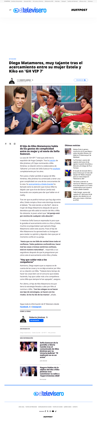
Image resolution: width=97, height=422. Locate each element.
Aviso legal (21, 406)
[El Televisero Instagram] (50, 411)
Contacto (75, 406)
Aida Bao (57, 1)
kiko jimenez (52, 333)
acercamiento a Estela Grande (41, 184)
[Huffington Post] (79, 10)
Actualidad (12, 59)
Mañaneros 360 (49, 1)
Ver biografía (34, 320)
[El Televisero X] (47, 411)
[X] (32, 80)
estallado (56, 168)
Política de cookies (58, 406)
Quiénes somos (67, 406)
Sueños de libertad (73, 1)
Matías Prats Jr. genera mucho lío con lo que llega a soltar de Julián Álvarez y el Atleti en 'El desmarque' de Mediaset (82, 153)
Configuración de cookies (45, 406)
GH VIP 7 (44, 333)
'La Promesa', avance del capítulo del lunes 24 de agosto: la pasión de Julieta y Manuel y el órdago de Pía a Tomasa (82, 164)
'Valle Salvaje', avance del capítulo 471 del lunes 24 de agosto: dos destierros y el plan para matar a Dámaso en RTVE (82, 196)
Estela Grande (36, 333)
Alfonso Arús (82, 1)
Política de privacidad (31, 406)
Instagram (36, 306)
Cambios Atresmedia (16, 1)
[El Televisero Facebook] (45, 411)
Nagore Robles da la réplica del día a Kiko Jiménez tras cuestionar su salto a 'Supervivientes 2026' (50, 371)
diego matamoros (25, 333)
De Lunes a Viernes (38, 1)
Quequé (63, 1)
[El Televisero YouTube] (53, 411)
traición (52, 160)
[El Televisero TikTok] (55, 411)
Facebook (24, 306)
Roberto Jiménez (25, 80)
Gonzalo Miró (27, 1)
